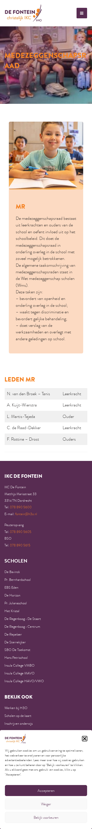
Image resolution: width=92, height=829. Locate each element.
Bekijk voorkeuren (46, 817)
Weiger (46, 804)
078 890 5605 (20, 532)
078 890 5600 (21, 507)
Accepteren (46, 790)
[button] (84, 738)
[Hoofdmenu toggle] (82, 13)
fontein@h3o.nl (26, 514)
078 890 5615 (20, 545)
